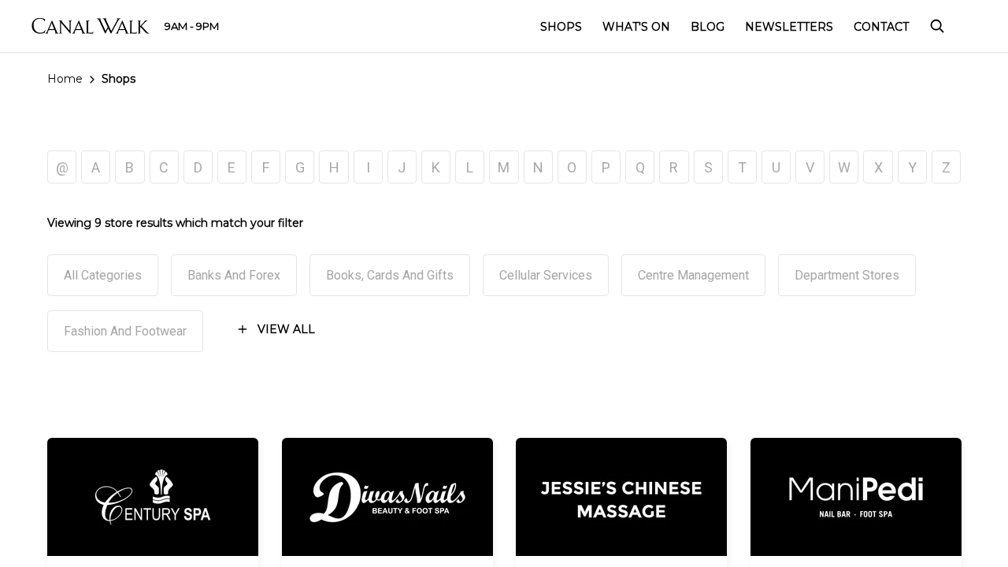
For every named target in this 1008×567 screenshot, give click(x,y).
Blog (707, 27)
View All (286, 329)
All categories (103, 275)
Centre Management (693, 275)
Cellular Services (545, 275)
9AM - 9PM (192, 26)
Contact (881, 27)
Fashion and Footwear (125, 331)
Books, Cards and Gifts (390, 275)
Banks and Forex (233, 275)
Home (65, 79)
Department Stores (847, 275)
